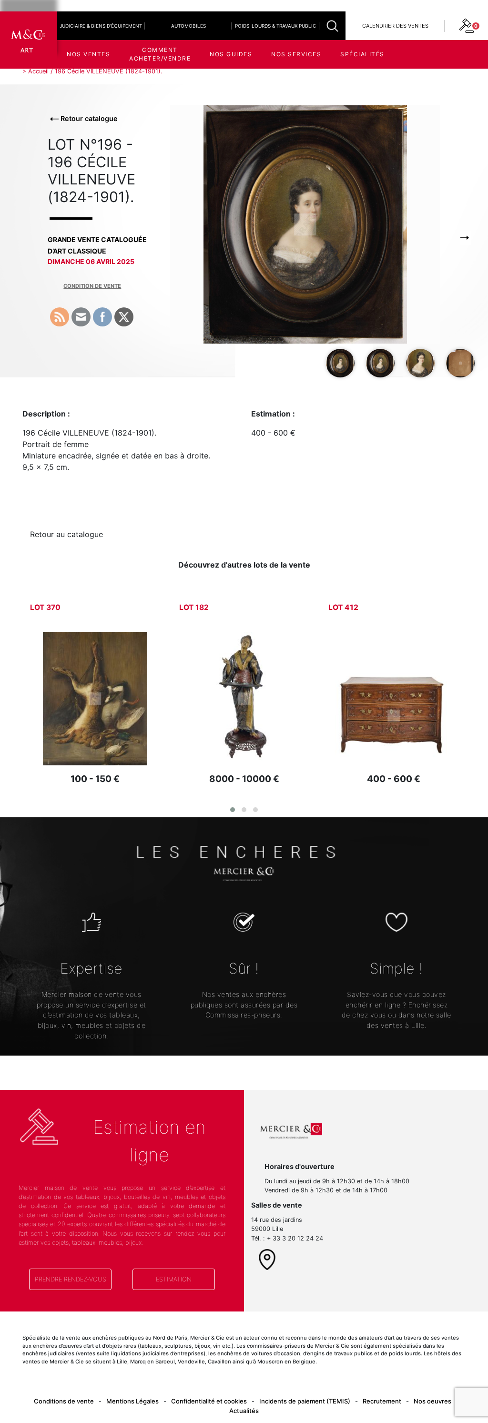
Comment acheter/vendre (160, 54)
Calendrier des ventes (395, 25)
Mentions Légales (132, 1401)
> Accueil (35, 71)
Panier (405, 90)
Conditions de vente (64, 1401)
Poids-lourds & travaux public (275, 26)
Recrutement (382, 1401)
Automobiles (188, 26)
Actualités (244, 1410)
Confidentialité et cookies (209, 1401)
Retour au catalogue (66, 534)
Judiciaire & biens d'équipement (101, 26)
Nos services (296, 54)
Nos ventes (88, 54)
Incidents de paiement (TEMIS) (304, 1401)
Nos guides (231, 54)
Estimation (174, 1279)
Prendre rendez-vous (70, 1279)
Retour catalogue (88, 118)
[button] (232, 809)
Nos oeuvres (432, 1401)
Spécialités (362, 54)
